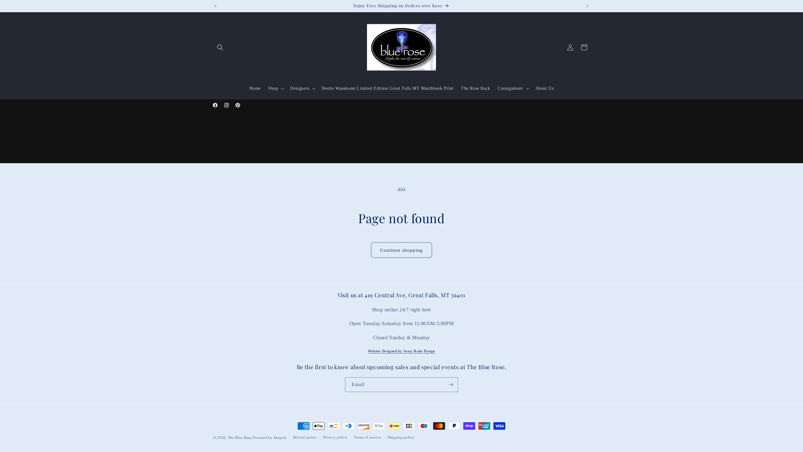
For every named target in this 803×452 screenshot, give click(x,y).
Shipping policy (401, 437)
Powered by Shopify (270, 437)
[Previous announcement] (215, 6)
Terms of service (367, 437)
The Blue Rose (240, 437)
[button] (220, 47)
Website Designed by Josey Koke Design (401, 351)
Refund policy (305, 437)
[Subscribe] (451, 384)
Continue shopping (401, 250)
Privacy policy (335, 437)
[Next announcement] (587, 6)
